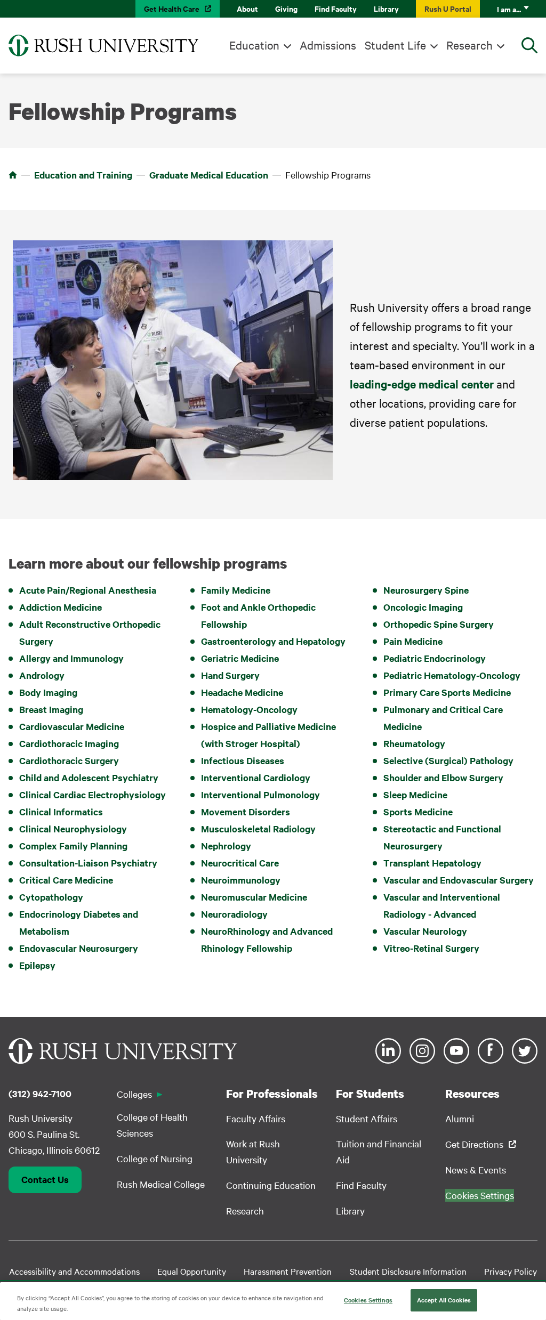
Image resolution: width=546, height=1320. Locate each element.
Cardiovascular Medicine (71, 726)
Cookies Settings (368, 1299)
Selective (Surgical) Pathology (448, 760)
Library (386, 8)
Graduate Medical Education (208, 174)
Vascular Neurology (425, 931)
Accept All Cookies (444, 1299)
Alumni (459, 1118)
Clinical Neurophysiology (73, 828)
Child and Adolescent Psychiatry (88, 777)
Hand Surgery (230, 675)
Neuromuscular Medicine (254, 896)
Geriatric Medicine (240, 658)
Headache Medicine (242, 692)
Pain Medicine (413, 641)
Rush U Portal (447, 8)
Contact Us (45, 1179)
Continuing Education (271, 1185)
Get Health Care (171, 8)
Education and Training (83, 174)
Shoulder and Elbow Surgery (443, 777)
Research (469, 44)
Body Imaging (48, 692)
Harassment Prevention (288, 1271)
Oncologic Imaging (423, 607)
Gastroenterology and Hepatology (273, 641)
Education (254, 44)
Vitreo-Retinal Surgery (431, 948)
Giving (286, 8)
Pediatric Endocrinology (434, 658)
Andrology (42, 675)
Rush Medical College (161, 1184)
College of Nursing (154, 1158)
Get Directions (474, 1144)
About (247, 8)
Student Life (395, 44)
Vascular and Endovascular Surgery (458, 879)
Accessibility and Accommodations (74, 1271)
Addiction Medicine (60, 607)
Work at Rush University (253, 1151)
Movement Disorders (245, 811)
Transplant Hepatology (432, 862)
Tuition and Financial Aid (378, 1151)
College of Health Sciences (152, 1125)
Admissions (328, 44)
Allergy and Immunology (71, 658)
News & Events (475, 1169)
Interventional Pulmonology (260, 794)
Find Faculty (336, 8)
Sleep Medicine (415, 794)
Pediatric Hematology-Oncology (451, 675)
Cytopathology (51, 896)
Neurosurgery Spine (426, 590)
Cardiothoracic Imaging (69, 743)
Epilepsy (37, 965)
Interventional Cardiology (255, 777)
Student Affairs (366, 1118)
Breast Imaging (51, 709)
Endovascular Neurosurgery (78, 948)
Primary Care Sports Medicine (447, 692)
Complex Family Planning (73, 845)
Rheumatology (414, 743)
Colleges (134, 1094)
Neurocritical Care (240, 862)
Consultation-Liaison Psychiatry (88, 862)
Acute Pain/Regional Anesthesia (87, 590)
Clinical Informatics (61, 811)
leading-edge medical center (422, 383)
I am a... (509, 8)
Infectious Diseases (242, 760)
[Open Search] (529, 45)
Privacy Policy (510, 1271)
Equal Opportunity (191, 1271)
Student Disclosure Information (408, 1271)
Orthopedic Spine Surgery (438, 624)
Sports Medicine (418, 811)
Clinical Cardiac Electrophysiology (92, 794)
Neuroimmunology (240, 879)
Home (13, 174)
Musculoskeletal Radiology (258, 828)
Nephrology (226, 845)
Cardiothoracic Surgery (69, 760)
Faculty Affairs (255, 1118)
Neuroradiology (234, 914)
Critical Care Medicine (66, 879)
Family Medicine (235, 590)
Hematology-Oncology (249, 709)
